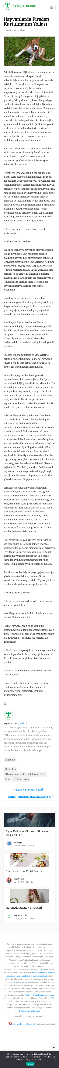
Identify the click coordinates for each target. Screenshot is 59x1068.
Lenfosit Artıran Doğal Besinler (25, 871)
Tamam (30, 1064)
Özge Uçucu (19, 879)
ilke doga (18, 842)
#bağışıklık (10, 769)
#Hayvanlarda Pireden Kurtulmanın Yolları (25, 774)
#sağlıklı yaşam (21, 779)
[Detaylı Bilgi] (5, 703)
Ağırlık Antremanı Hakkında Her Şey (29, 796)
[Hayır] (55, 1059)
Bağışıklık (10, 760)
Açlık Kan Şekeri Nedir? (29, 789)
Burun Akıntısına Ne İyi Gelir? (24, 907)
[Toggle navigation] (52, 7)
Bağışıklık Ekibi (14, 723)
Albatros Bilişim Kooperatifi (24, 1024)
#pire (7, 779)
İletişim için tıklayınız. (29, 1011)
